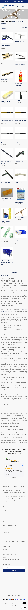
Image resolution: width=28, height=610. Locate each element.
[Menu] (25, 6)
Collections (8, 21)
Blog (4, 521)
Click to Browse (5, 275)
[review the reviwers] (22, 465)
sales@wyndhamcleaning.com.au (11, 559)
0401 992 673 (13, 554)
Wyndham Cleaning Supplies (13, 603)
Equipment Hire (7, 518)
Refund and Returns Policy (9, 525)
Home (2, 21)
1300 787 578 (6, 554)
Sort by (3, 26)
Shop (4, 514)
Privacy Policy (6, 529)
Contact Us (6, 532)
